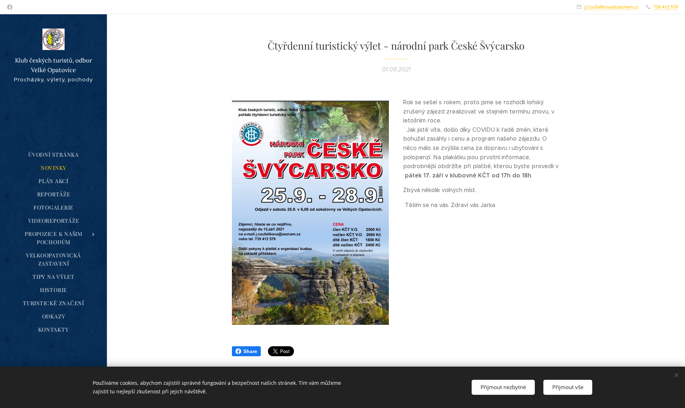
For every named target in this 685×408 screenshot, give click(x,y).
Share (250, 351)
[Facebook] (9, 7)
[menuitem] (53, 155)
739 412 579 (665, 7)
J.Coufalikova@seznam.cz (611, 7)
